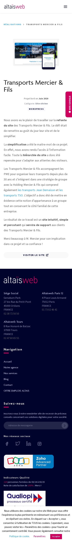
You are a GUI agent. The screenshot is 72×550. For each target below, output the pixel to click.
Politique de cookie (19, 536)
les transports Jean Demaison (36, 190)
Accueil (8, 361)
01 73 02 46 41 (49, 310)
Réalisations (12, 24)
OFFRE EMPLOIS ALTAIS (16, 390)
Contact (8, 384)
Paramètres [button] (39, 536)
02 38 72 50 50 (11, 314)
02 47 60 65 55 (11, 338)
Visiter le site (34, 255)
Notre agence (11, 367)
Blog (6, 379)
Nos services (10, 373)
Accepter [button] (56, 536)
